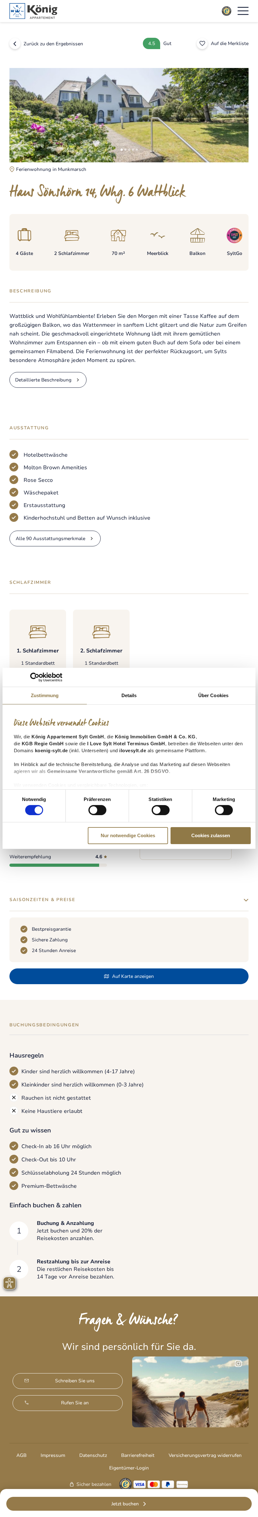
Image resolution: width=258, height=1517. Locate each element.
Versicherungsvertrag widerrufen (205, 1455)
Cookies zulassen (210, 835)
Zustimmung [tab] (45, 695)
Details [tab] (129, 695)
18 (209, 865)
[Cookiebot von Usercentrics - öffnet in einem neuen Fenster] (34, 677)
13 (191, 865)
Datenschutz (93, 1455)
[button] (243, 11)
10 (181, 865)
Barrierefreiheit (137, 1455)
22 (222, 865)
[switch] (97, 810)
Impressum (53, 1455)
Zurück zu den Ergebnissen (53, 44)
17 (205, 865)
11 (184, 865)
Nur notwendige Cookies (128, 835)
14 (195, 865)
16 (202, 865)
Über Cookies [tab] (213, 695)
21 (219, 865)
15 (198, 865)
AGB (21, 1455)
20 (215, 865)
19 (212, 865)
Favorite (202, 43)
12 (188, 865)
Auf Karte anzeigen (133, 976)
